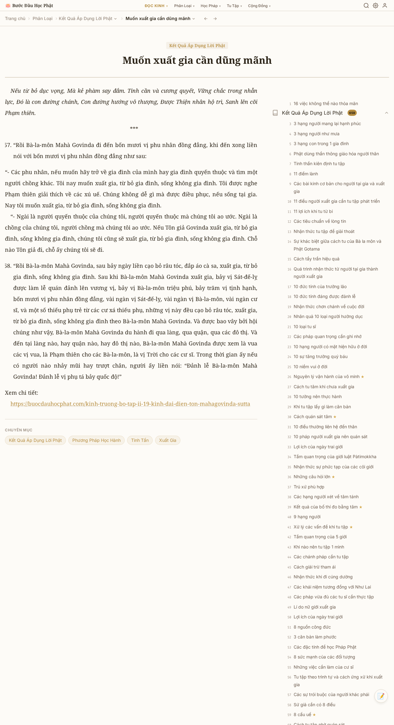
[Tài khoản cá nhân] (384, 5)
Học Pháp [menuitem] (211, 5)
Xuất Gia (167, 440)
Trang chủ (15, 18)
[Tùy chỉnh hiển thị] (375, 5)
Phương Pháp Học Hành (96, 440)
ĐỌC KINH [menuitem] (156, 5)
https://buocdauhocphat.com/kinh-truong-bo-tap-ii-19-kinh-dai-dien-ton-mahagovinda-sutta (130, 403)
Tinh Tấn (140, 440)
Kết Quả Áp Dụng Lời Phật (85, 18)
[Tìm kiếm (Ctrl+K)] (366, 5)
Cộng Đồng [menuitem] (259, 5)
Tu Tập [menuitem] (234, 5)
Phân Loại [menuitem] (184, 5)
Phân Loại (43, 18)
